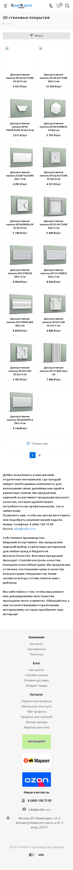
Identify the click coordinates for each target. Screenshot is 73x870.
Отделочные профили (36, 701)
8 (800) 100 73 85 (39, 801)
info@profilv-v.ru (24, 529)
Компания (36, 637)
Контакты (36, 644)
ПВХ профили (36, 711)
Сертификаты (36, 649)
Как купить (36, 670)
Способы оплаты (36, 675)
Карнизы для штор (36, 727)
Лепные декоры (37, 722)
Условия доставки (36, 680)
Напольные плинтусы (37, 706)
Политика (36, 654)
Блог (36, 663)
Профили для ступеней (36, 717)
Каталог (36, 694)
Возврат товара (36, 685)
